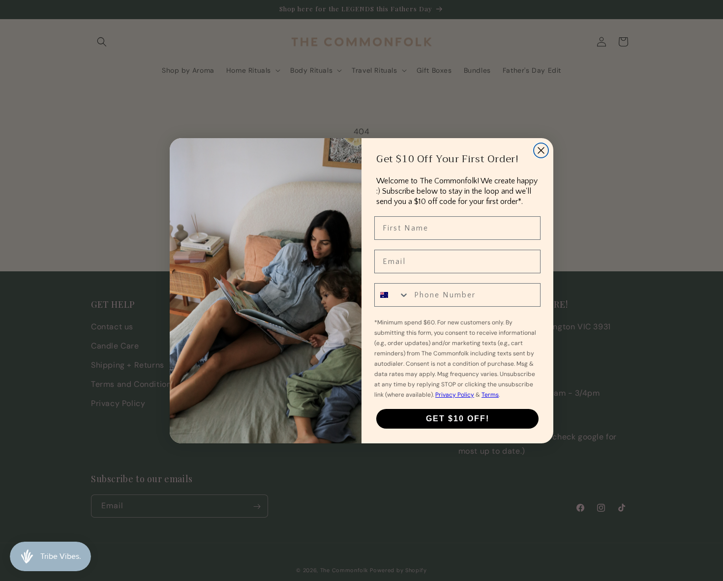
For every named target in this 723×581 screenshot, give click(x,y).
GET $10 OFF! (457, 418)
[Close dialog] (541, 150)
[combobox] (392, 295)
